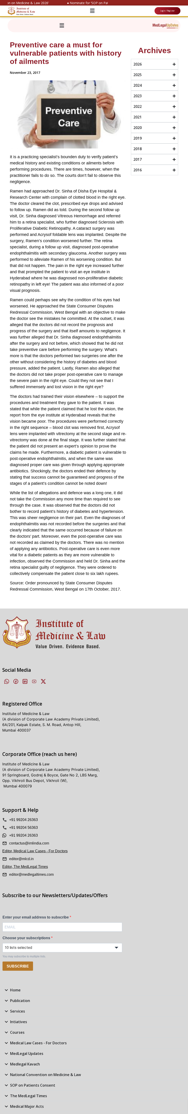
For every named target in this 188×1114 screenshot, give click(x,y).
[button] (92, 10)
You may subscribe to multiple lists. (24, 956)
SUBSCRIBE (18, 966)
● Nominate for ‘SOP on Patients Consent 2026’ (98, 3)
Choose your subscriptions (27, 938)
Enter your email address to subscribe (36, 917)
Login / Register (167, 10)
